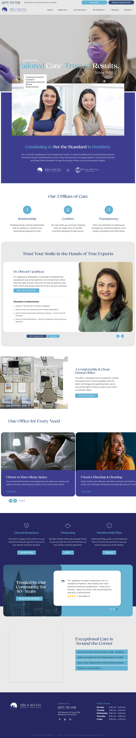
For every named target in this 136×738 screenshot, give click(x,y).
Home (50, 10)
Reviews (115, 10)
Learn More (11, 491)
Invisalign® (30, 79)
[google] (65, 719)
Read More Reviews (29, 598)
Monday (100, 707)
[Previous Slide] (118, 336)
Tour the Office (86, 395)
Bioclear (29, 84)
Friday (100, 719)
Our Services (79, 10)
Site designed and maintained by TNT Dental (89, 735)
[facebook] (59, 719)
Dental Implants (32, 87)
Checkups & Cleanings (35, 77)
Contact (127, 10)
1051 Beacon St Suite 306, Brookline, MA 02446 (40, 2)
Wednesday (102, 713)
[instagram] (70, 719)
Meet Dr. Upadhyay (26, 290)
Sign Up (109, 552)
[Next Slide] (122, 336)
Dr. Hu (53, 336)
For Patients (98, 10)
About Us (62, 10)
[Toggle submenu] (67, 10)
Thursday (101, 716)
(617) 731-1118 (11, 2)
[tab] (111, 609)
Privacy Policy (69, 735)
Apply (68, 552)
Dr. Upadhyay (37, 336)
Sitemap (59, 735)
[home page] (14, 10)
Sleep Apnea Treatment (35, 82)
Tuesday (100, 710)
